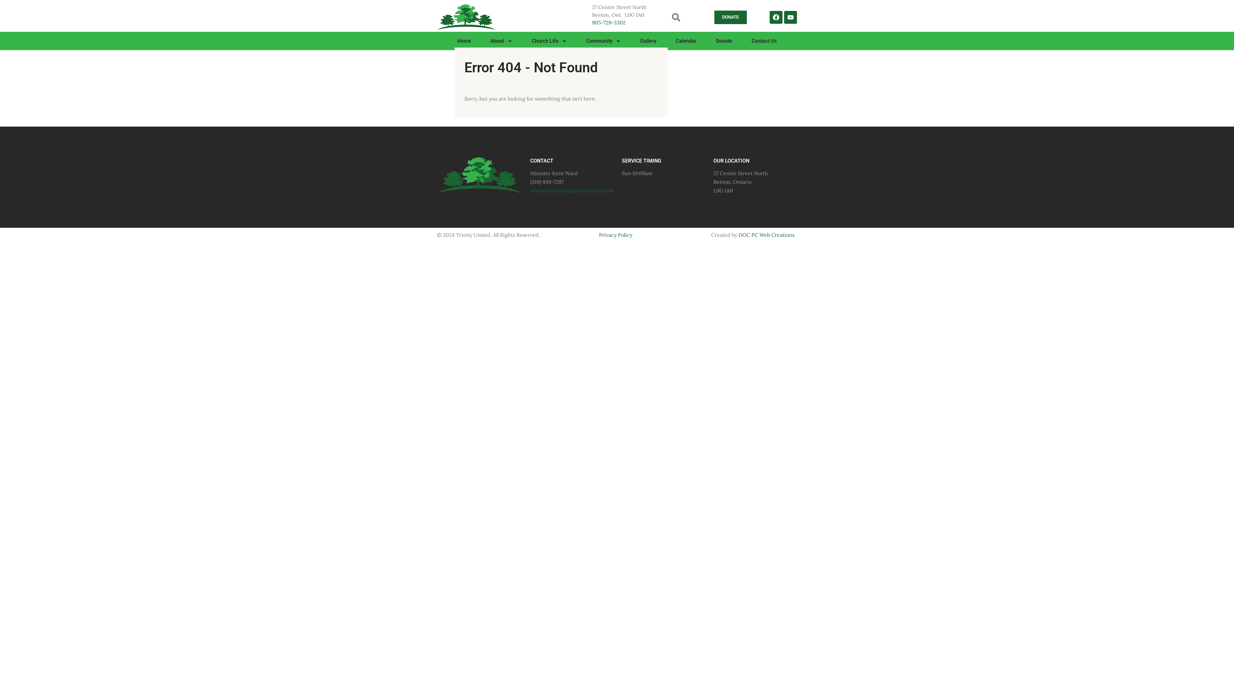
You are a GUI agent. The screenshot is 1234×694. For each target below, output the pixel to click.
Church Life (545, 41)
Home (464, 41)
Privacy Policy (615, 235)
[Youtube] (790, 17)
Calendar (686, 41)
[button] (676, 17)
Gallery (648, 41)
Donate (724, 41)
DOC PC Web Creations (766, 235)
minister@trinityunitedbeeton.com (572, 190)
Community (599, 41)
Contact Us (764, 41)
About (497, 41)
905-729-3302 (609, 22)
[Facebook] (776, 17)
